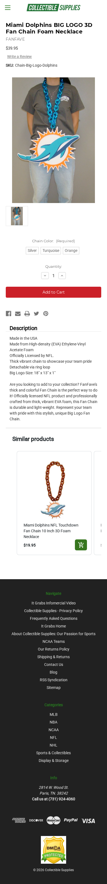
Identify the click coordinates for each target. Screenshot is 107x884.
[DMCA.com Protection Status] (53, 849)
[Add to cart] (81, 544)
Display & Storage (54, 760)
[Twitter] (36, 313)
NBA (53, 722)
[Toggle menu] (7, 7)
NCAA (54, 730)
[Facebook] (8, 313)
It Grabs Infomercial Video (54, 603)
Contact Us (53, 664)
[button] (11, 503)
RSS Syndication (53, 680)
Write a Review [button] (19, 56)
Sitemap (54, 687)
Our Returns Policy (53, 649)
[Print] (27, 313)
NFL (53, 737)
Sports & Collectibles (53, 753)
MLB (54, 714)
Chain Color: (53, 241)
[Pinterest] (46, 313)
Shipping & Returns (53, 657)
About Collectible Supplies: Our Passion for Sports (53, 634)
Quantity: (53, 266)
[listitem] (54, 503)
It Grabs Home (53, 626)
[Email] (18, 313)
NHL (53, 745)
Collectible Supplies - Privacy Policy (53, 611)
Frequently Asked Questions (53, 618)
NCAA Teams (54, 641)
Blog (53, 672)
